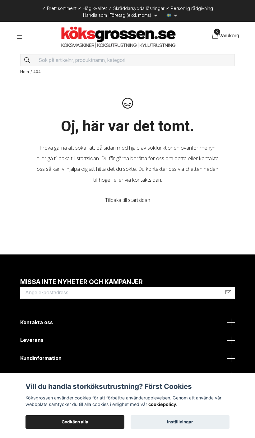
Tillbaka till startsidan (127, 200)
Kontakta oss (36, 322)
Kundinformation (41, 358)
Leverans (32, 340)
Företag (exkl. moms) (131, 15)
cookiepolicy (162, 404)
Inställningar (180, 421)
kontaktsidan (146, 179)
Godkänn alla (75, 421)
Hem (24, 71)
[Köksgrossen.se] (118, 36)
